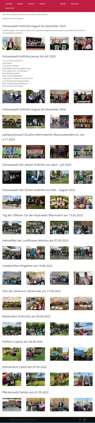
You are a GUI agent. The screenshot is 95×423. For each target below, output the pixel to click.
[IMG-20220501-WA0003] (35, 411)
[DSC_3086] (83, 128)
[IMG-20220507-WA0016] (35, 385)
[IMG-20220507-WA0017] (59, 385)
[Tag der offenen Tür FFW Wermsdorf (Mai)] (83, 183)
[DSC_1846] (11, 259)
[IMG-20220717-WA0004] (35, 310)
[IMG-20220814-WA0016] (83, 284)
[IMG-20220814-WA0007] (35, 284)
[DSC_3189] (35, 103)
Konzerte (31, 4)
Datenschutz (10, 8)
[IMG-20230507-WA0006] (59, 259)
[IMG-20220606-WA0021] (11, 335)
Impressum (75, 4)
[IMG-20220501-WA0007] (83, 411)
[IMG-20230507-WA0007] (83, 259)
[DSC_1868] (35, 234)
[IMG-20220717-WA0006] (83, 310)
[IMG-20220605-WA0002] (11, 360)
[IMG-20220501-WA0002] (11, 411)
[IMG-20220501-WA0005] (59, 411)
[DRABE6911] (35, 158)
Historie (42, 4)
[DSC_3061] (59, 128)
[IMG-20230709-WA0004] (83, 208)
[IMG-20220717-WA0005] (59, 310)
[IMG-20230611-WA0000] (35, 208)
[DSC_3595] (35, 50)
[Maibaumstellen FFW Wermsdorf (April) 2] (59, 183)
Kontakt (63, 4)
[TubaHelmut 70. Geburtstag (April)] (11, 183)
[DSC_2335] (35, 128)
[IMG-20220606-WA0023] (59, 335)
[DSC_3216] (59, 103)
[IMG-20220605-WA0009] (59, 360)
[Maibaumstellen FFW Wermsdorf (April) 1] (35, 183)
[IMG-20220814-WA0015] (59, 284)
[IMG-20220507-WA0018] (83, 385)
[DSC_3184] (11, 103)
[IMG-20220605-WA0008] (35, 360)
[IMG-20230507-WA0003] (35, 259)
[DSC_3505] (83, 50)
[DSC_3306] (83, 103)
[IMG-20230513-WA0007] (11, 234)
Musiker (20, 4)
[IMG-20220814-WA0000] (11, 284)
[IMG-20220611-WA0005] (83, 335)
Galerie (52, 4)
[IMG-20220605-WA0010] (83, 360)
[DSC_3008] (59, 158)
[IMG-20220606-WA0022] (35, 335)
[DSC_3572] (11, 50)
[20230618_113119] (11, 208)
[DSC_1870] (83, 234)
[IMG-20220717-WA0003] (11, 310)
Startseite (9, 4)
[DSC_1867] (59, 234)
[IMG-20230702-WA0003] (59, 208)
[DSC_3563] (59, 50)
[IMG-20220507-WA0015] (11, 385)
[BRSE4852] (11, 128)
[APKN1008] (11, 158)
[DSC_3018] (83, 158)
